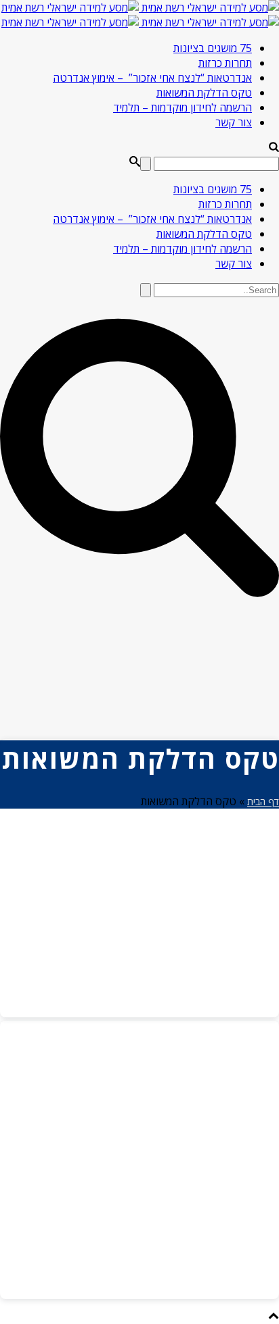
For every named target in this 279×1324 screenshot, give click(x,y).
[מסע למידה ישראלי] (140, 15)
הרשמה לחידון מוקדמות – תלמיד (182, 107)
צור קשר (233, 122)
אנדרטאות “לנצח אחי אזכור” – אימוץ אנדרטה (152, 77)
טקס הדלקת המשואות (204, 92)
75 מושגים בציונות (212, 48)
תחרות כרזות (225, 62)
